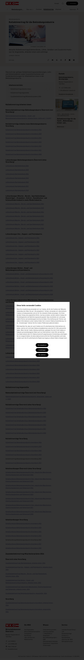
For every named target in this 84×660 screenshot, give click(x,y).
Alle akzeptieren (42, 345)
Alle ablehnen (42, 355)
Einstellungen (42, 350)
